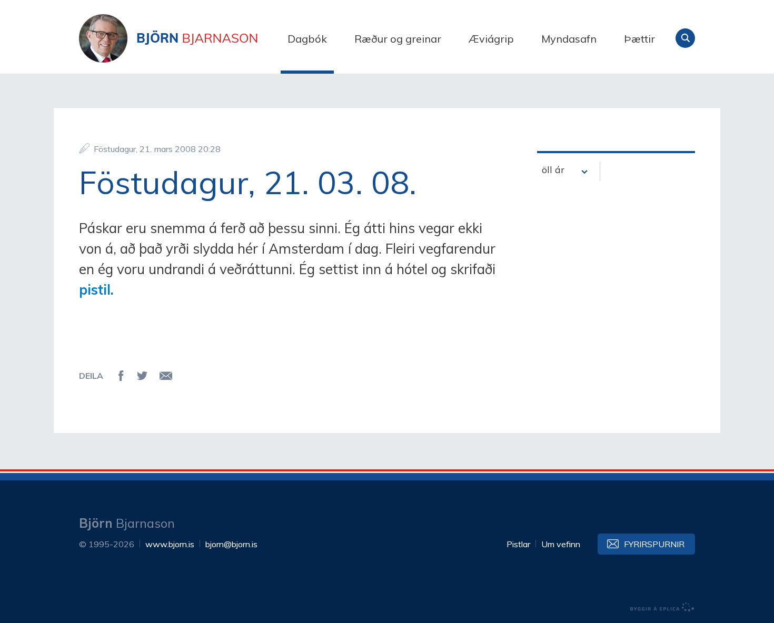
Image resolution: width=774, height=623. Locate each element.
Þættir (639, 38)
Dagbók (307, 38)
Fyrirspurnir (654, 544)
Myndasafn (569, 38)
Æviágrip (491, 38)
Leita (685, 38)
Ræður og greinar (397, 38)
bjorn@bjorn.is (231, 544)
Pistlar (518, 544)
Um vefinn (560, 544)
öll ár (553, 170)
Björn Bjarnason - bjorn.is (184, 38)
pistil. (96, 289)
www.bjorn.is (169, 544)
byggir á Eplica (662, 607)
